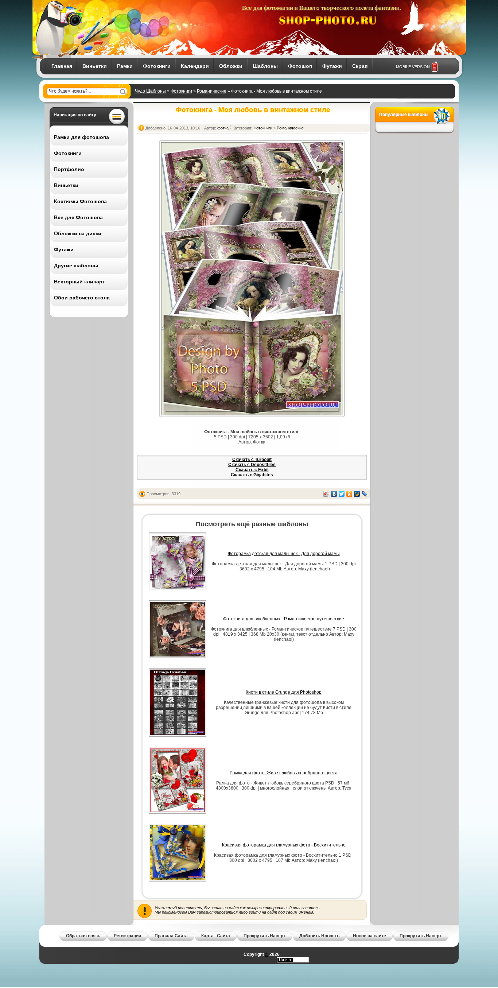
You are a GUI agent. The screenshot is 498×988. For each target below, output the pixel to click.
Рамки (125, 66)
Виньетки (94, 66)
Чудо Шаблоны (150, 91)
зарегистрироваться (217, 912)
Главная (61, 66)
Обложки (230, 66)
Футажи (332, 66)
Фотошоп (300, 66)
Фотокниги (157, 66)
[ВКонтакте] (334, 494)
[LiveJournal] (365, 494)
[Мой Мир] (357, 494)
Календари (195, 66)
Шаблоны (265, 66)
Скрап (359, 66)
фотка (223, 128)
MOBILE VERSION (413, 67)
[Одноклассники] (349, 494)
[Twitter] (342, 494)
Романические (211, 91)
